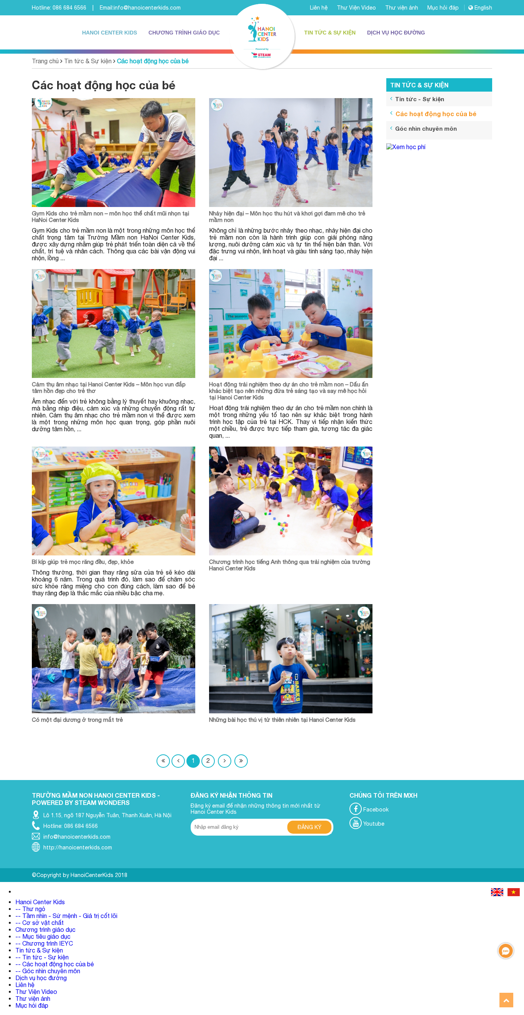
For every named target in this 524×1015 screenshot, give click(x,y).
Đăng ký (309, 827)
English (482, 8)
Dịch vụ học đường (396, 33)
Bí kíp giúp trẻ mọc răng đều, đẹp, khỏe (82, 561)
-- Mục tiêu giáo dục (43, 936)
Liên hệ (319, 8)
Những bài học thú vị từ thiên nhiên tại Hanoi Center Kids (282, 719)
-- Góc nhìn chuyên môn (47, 970)
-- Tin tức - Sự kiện (42, 957)
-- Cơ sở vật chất (39, 922)
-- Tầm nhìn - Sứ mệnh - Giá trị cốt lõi (66, 915)
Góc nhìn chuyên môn (426, 128)
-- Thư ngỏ (30, 908)
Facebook (375, 809)
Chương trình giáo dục (184, 33)
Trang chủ (45, 60)
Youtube (373, 824)
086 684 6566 (69, 8)
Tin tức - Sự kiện (419, 98)
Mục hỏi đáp (443, 8)
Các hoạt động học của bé (153, 60)
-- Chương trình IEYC (44, 943)
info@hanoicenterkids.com (147, 8)
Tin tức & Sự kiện (330, 33)
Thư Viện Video (357, 8)
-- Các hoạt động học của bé (54, 964)
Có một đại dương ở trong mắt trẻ (77, 719)
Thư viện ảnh (402, 8)
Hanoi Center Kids (109, 33)
